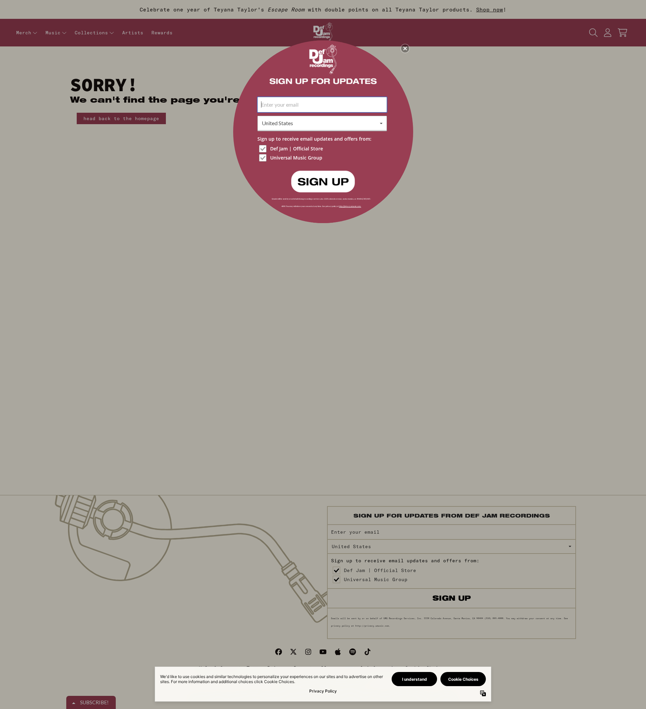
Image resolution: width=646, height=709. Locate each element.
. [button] (323, 181)
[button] (405, 48)
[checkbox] (323, 148)
